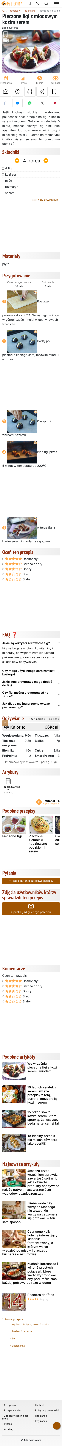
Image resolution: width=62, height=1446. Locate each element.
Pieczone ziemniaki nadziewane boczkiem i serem (38, 843)
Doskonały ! (30, 559)
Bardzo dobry (32, 564)
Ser (14, 1338)
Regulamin (41, 1415)
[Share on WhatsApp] (30, 103)
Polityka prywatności (47, 1410)
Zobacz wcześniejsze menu (15, 1417)
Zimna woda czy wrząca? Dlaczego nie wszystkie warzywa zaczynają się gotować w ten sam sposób (29, 1212)
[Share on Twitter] (42, 103)
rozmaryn (11, 187)
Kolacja (28, 1331)
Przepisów (10, 1405)
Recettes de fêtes (40, 1295)
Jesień (45, 1324)
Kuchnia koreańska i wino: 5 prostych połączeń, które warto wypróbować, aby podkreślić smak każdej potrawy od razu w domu (30, 1273)
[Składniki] (5, 723)
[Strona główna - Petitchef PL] (3, 10)
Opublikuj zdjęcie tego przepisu (31, 912)
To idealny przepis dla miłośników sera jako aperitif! (42, 1139)
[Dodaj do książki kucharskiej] (54, 92)
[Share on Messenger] (17, 103)
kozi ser (10, 174)
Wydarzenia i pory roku (25, 1324)
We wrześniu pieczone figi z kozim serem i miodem (43, 1067)
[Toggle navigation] (56, 3)
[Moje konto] (37, 3)
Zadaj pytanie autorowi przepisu (32, 880)
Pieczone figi (12, 836)
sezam (9, 193)
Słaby (26, 579)
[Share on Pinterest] (55, 103)
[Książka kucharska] (29, 3)
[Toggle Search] (46, 3)
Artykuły (9, 1429)
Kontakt (39, 1405)
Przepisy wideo (13, 1410)
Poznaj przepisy (14, 1319)
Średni (27, 574)
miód (8, 180)
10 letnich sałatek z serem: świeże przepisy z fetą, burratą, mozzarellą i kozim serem (42, 1094)
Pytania (8, 1423)
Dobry (26, 569)
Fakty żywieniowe (47, 199)
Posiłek (16, 1331)
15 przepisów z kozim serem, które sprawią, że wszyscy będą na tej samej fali (43, 1117)
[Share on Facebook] (5, 103)
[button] (6, 51)
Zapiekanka (18, 1345)
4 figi (8, 168)
